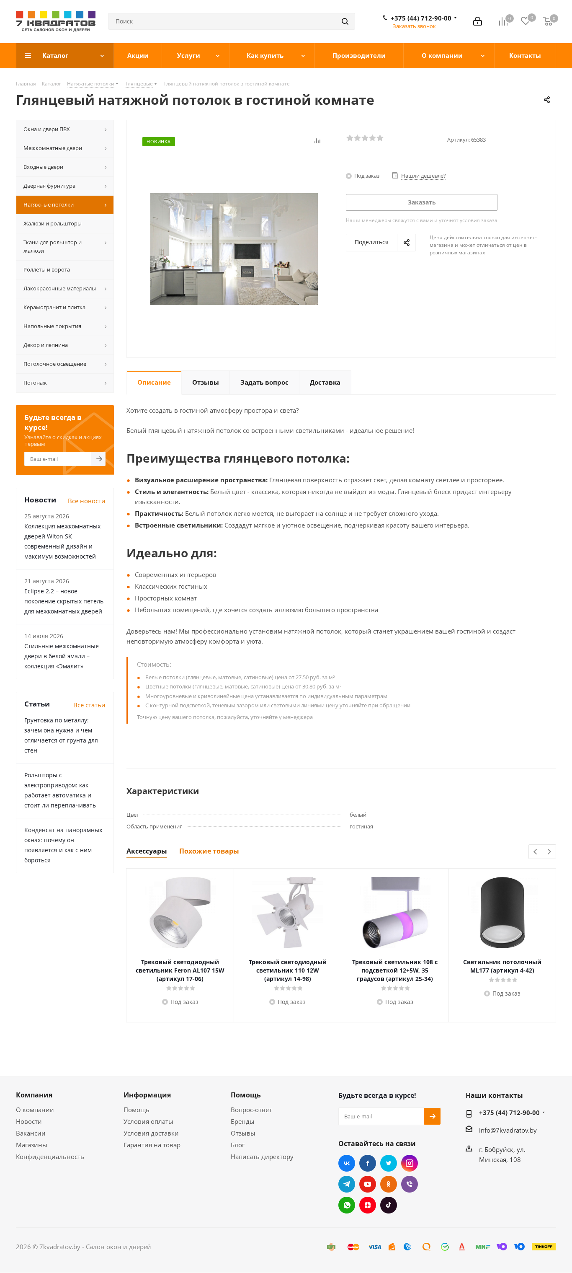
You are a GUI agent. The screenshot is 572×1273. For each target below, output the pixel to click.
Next (549, 852)
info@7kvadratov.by (508, 1130)
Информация (147, 1095)
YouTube (367, 1184)
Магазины (31, 1145)
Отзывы (243, 1133)
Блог (238, 1145)
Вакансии (31, 1133)
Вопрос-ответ (251, 1109)
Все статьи (89, 705)
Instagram (409, 1163)
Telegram (346, 1184)
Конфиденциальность (50, 1156)
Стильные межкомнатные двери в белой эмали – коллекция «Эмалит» (61, 656)
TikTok (388, 1205)
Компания (34, 1095)
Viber (409, 1184)
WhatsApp (346, 1205)
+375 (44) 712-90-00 (421, 18)
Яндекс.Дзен (367, 1205)
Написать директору (262, 1156)
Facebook (367, 1163)
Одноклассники (388, 1184)
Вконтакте (346, 1163)
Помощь (136, 1109)
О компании (35, 1109)
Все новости (87, 501)
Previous (536, 852)
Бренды (243, 1121)
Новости (29, 1121)
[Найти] (345, 21)
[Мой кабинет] (477, 21)
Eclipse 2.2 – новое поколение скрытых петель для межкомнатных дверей (63, 601)
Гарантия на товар (152, 1145)
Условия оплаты (148, 1121)
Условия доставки (151, 1133)
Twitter (388, 1163)
